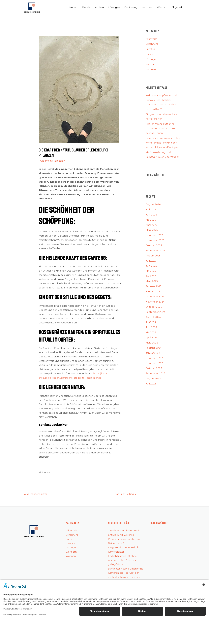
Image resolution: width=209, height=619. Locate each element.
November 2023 (155, 363)
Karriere (99, 7)
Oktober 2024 (154, 307)
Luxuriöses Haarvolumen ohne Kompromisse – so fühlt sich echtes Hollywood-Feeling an (163, 143)
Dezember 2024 (155, 296)
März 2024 (152, 342)
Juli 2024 (151, 322)
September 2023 (155, 373)
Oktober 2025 (154, 245)
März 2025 (152, 281)
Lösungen (114, 7)
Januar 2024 (153, 353)
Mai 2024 (151, 332)
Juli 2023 (151, 383)
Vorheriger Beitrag (36, 494)
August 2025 (153, 255)
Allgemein (177, 7)
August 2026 (153, 204)
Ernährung (130, 7)
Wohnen (162, 7)
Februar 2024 (154, 347)
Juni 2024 (151, 327)
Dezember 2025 (155, 235)
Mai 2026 (151, 219)
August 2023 (153, 378)
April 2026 (151, 225)
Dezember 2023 (155, 358)
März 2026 (152, 230)
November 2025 (155, 240)
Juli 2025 (151, 260)
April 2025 (151, 276)
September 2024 (155, 312)
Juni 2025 (151, 266)
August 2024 (153, 317)
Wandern (147, 7)
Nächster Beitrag (126, 494)
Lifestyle (85, 7)
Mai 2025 (151, 271)
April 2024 (151, 337)
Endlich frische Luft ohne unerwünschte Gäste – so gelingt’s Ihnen (160, 128)
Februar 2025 (153, 286)
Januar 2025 (153, 291)
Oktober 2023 (154, 368)
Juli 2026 (151, 209)
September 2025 (155, 250)
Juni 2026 (151, 214)
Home (72, 7)
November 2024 (155, 301)
